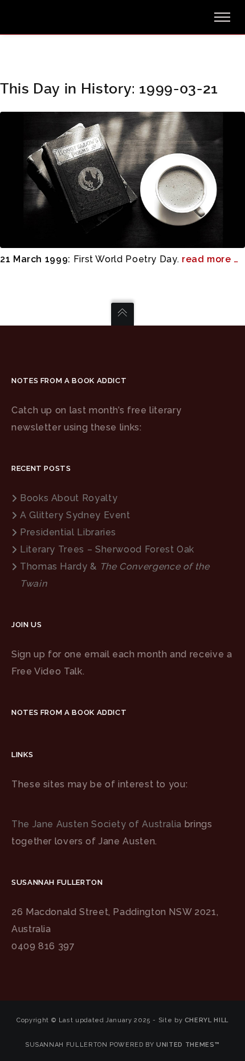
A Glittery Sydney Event (75, 515)
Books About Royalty (68, 498)
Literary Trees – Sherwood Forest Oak (107, 549)
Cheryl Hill (206, 1020)
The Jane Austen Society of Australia (96, 824)
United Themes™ (188, 1044)
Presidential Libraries (68, 532)
